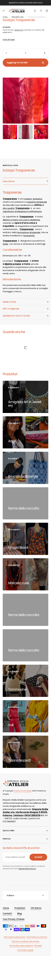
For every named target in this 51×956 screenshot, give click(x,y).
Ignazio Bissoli (18, 547)
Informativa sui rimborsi (37, 937)
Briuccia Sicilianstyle (23, 476)
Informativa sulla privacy (14, 937)
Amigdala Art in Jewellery (24, 404)
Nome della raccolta (23, 508)
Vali (11, 725)
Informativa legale (25, 950)
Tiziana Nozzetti (19, 760)
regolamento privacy (27, 868)
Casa (5, 17)
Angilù (13, 441)
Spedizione (19, 30)
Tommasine (17, 689)
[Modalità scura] (35, 11)
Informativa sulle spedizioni (21, 945)
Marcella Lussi (18, 17)
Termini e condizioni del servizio (25, 941)
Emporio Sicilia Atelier (22, 791)
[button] (4, 11)
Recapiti (38, 945)
